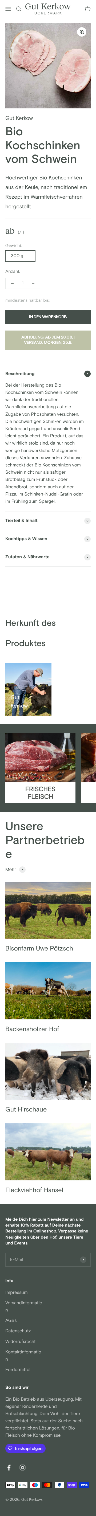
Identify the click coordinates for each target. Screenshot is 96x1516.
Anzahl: (12, 271)
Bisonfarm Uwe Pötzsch (39, 949)
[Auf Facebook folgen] (9, 1467)
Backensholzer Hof (32, 1029)
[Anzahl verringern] (12, 283)
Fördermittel (17, 1370)
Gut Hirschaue (26, 1110)
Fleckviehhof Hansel (34, 1190)
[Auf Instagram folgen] (22, 1467)
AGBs (11, 1320)
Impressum (16, 1292)
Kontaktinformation (23, 1355)
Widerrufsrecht (20, 1342)
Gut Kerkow (19, 118)
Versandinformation (23, 1306)
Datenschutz (18, 1331)
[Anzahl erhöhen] (33, 283)
